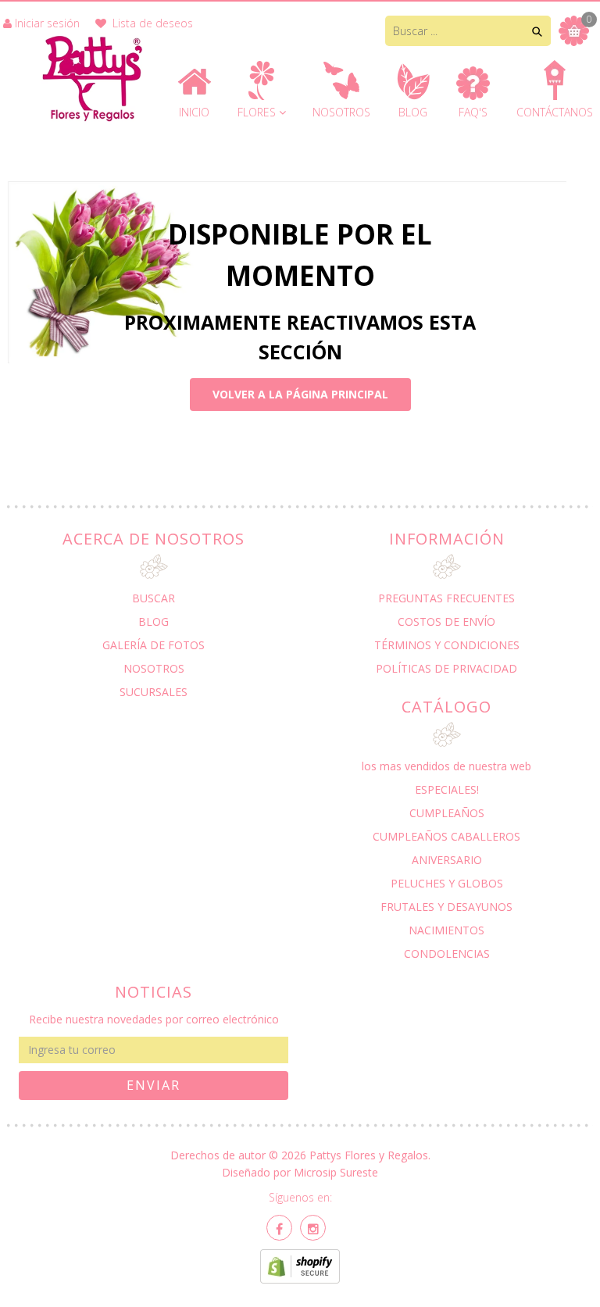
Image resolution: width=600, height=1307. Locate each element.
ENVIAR (153, 1085)
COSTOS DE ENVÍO (446, 621)
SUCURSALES (154, 691)
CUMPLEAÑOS (446, 812)
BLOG (153, 621)
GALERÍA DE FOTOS (153, 644)
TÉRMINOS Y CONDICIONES (447, 644)
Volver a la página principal (300, 394)
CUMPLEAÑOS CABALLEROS (446, 836)
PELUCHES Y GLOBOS (447, 883)
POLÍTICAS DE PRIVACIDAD (446, 668)
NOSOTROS (153, 668)
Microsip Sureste (336, 1172)
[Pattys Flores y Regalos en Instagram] (313, 1228)
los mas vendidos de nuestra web (446, 766)
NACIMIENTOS (446, 930)
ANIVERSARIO (447, 859)
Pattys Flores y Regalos (368, 1155)
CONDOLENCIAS (447, 953)
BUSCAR (153, 598)
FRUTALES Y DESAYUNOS (446, 906)
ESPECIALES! (447, 789)
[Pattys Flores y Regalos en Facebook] (279, 1228)
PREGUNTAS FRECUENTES (446, 598)
